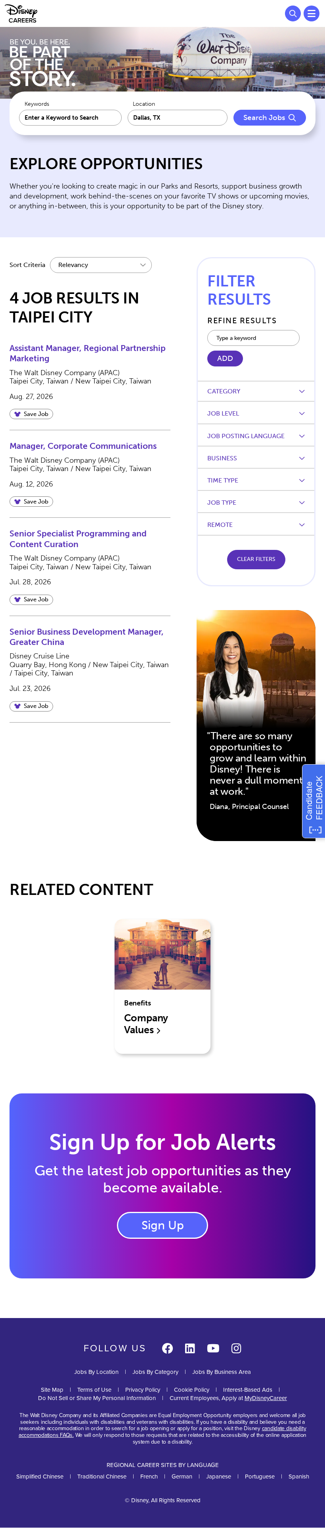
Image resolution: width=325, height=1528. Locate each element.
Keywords (37, 104)
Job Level (223, 413)
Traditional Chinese (101, 1476)
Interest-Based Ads (247, 1389)
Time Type (222, 480)
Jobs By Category (155, 1372)
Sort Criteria (27, 265)
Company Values (146, 1024)
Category (223, 391)
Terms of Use (94, 1389)
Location (144, 104)
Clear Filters (256, 559)
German (182, 1476)
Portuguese (260, 1476)
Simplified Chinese (39, 1476)
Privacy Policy (142, 1389)
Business (222, 458)
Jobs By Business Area (221, 1372)
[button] (31, 414)
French (149, 1476)
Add (225, 358)
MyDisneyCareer (266, 1398)
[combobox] (178, 118)
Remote (220, 524)
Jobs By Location (96, 1372)
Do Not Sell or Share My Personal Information (97, 1398)
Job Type (221, 502)
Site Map (52, 1389)
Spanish (299, 1476)
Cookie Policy (191, 1389)
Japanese (218, 1476)
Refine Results (242, 320)
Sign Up (162, 1225)
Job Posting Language (246, 436)
